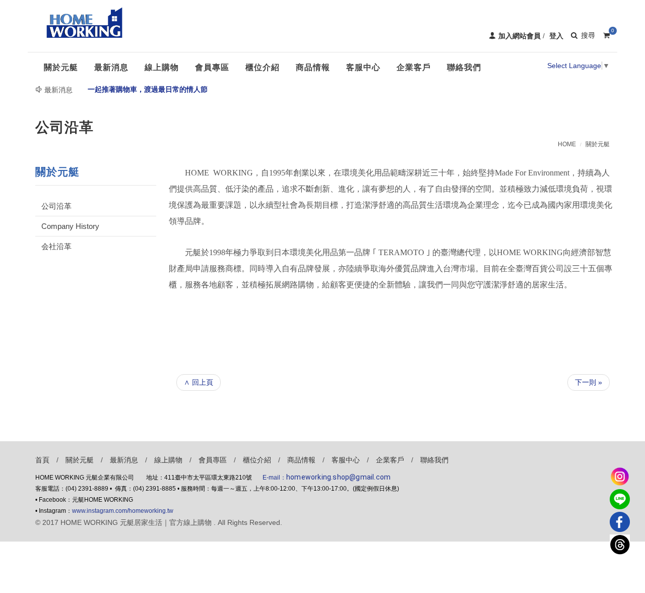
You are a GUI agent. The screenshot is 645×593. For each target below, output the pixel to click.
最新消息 (124, 460)
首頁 (42, 460)
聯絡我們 (434, 460)
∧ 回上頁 (198, 382)
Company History (70, 226)
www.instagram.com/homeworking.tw (122, 510)
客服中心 (346, 460)
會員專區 (213, 460)
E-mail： (327, 477)
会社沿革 (56, 246)
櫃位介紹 (257, 460)
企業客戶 (390, 460)
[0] (606, 33)
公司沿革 (56, 206)
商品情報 (301, 460)
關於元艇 (598, 144)
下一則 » (588, 382)
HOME (567, 144)
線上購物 (168, 460)
